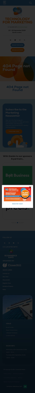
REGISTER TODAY (17, 204)
